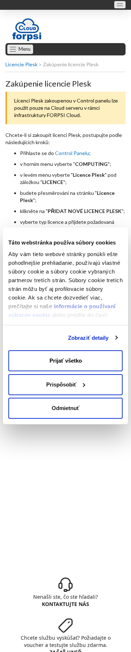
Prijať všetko (65, 361)
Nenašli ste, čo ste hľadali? (65, 600)
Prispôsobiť (61, 384)
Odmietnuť (65, 408)
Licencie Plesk (21, 64)
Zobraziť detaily (88, 338)
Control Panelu (72, 153)
